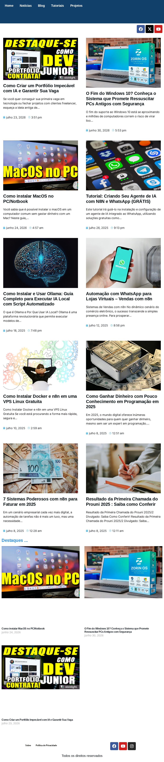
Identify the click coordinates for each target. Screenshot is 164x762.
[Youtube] (158, 29)
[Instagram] (132, 746)
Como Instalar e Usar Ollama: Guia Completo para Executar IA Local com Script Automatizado (38, 299)
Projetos (76, 5)
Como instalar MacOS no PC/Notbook (23, 628)
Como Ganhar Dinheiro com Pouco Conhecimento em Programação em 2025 (122, 401)
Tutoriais (57, 5)
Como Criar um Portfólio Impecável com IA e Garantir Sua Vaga (37, 719)
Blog (41, 5)
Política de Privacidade (46, 745)
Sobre (28, 745)
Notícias (26, 5)
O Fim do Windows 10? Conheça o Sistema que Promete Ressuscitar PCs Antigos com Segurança (121, 98)
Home (9, 5)
